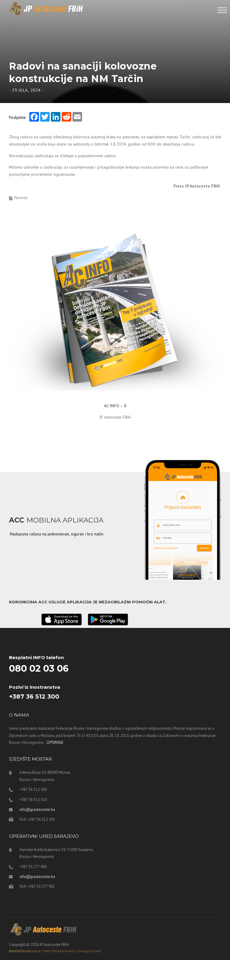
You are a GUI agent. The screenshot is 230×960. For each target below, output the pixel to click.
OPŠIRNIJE (55, 742)
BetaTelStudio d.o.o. (55, 951)
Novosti (21, 197)
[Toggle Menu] (222, 10)
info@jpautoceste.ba (37, 809)
